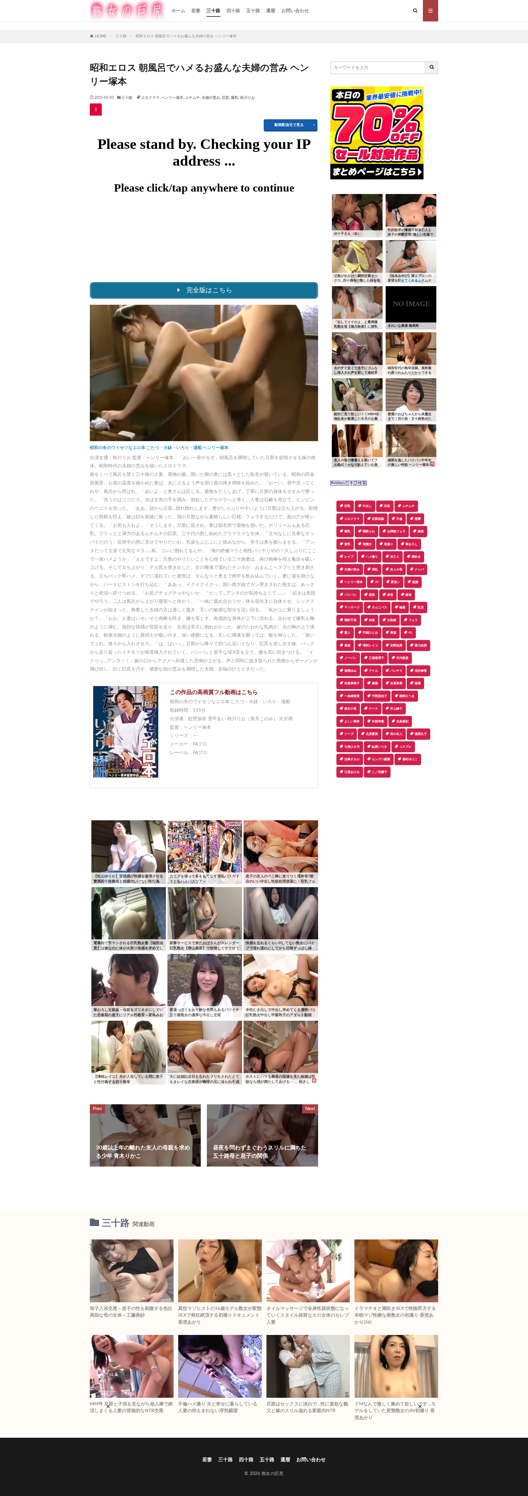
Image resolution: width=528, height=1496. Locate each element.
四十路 (233, 11)
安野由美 (396, 645)
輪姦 (402, 607)
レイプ (349, 556)
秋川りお (247, 97)
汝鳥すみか (352, 759)
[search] (432, 67)
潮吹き (416, 556)
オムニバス (379, 607)
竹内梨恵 (402, 658)
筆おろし (411, 544)
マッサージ (352, 607)
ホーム (178, 11)
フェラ (413, 620)
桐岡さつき (407, 696)
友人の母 (396, 569)
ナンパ (419, 569)
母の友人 (396, 733)
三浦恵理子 (376, 658)
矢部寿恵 (378, 721)
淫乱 (375, 569)
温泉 (372, 594)
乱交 (421, 607)
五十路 (253, 11)
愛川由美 (421, 645)
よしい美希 (352, 721)
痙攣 (418, 518)
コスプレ (405, 746)
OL (411, 632)
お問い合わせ (295, 11)
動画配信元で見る (289, 125)
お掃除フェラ (396, 531)
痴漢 (418, 683)
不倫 (399, 518)
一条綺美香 (352, 696)
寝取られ (369, 531)
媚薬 (375, 683)
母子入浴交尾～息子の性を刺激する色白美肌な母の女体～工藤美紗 (131, 1312)
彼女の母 (350, 708)
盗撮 (415, 582)
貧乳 (347, 544)
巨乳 (347, 506)
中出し (367, 506)
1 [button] (95, 109)
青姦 (393, 632)
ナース (373, 708)
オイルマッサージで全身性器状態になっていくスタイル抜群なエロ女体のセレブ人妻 (307, 1315)
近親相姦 (378, 518)
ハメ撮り (372, 556)
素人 (347, 632)
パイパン (350, 594)
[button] (334, 799)
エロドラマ (150, 97)
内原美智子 (352, 683)
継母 (408, 594)
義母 (421, 531)
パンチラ (396, 670)
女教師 (391, 620)
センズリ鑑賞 (381, 759)
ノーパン (350, 658)
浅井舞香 (421, 670)
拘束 (372, 620)
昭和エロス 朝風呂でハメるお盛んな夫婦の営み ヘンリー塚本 (186, 36)
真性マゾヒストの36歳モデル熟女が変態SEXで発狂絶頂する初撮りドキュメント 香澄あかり (220, 1315)
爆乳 (234, 97)
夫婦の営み (211, 97)
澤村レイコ (370, 645)
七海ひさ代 (352, 746)
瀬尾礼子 (421, 733)
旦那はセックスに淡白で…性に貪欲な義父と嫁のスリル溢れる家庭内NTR (307, 1407)
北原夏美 (372, 733)
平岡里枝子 (379, 696)
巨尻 (225, 97)
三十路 (213, 11)
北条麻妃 (402, 721)
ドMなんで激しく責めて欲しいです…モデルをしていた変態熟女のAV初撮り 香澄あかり (395, 1411)
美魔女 (367, 544)
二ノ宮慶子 (379, 772)
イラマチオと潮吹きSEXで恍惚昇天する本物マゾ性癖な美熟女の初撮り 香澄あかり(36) (395, 1315)
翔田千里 (350, 620)
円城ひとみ (370, 632)
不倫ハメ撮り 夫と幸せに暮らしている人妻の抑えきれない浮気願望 (217, 1407)
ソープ (349, 733)
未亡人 (394, 556)
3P (377, 582)
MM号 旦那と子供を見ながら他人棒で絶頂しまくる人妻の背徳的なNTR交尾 (131, 1407)
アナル (373, 670)
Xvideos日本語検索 (348, 483)
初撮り (388, 544)
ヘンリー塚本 (172, 97)
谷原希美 (396, 683)
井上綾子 (396, 708)
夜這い (395, 582)
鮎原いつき (379, 746)
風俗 (347, 645)
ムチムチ (192, 97)
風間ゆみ (350, 670)
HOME (100, 36)
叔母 (390, 594)
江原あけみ (352, 772)
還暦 (270, 11)
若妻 (195, 11)
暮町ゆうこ (410, 759)
